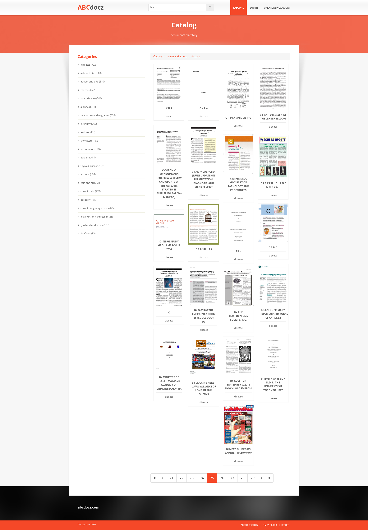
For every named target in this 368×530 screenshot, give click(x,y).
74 (202, 478)
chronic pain (87, 191)
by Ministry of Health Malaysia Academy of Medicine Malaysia (169, 382)
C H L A (204, 108)
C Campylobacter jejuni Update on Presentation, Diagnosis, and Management (203, 179)
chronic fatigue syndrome (95, 208)
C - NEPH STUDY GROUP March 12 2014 (169, 245)
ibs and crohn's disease (93, 216)
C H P (169, 108)
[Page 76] (261, 478)
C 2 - (238, 251)
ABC (91, 7)
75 (212, 478)
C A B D (273, 247)
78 (242, 478)
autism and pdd (89, 81)
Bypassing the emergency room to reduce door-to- (203, 315)
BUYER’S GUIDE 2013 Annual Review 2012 (238, 451)
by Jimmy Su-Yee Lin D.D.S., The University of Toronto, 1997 (273, 384)
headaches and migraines (94, 115)
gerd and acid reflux (91, 225)
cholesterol (86, 140)
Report (285, 524)
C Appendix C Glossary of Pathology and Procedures (238, 184)
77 (232, 478)
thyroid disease (89, 166)
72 (181, 478)
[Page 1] (154, 478)
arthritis (85, 174)
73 (192, 478)
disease (195, 56)
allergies (85, 107)
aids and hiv (87, 73)
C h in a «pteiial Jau (238, 118)
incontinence (87, 149)
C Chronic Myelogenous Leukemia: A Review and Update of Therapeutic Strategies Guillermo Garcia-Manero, (169, 184)
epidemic (85, 157)
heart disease (88, 98)
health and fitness (177, 56)
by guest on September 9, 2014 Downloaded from (238, 384)
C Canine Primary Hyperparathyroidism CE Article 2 (273, 313)
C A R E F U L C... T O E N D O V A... (273, 185)
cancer (84, 90)
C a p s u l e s (204, 249)
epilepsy (85, 199)
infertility (85, 123)
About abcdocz (249, 524)
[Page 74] (162, 478)
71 (171, 478)
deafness (85, 233)
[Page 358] (269, 478)
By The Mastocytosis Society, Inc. (238, 315)
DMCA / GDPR (270, 524)
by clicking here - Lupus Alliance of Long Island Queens (203, 388)
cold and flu (87, 183)
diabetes (85, 64)
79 (253, 478)
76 (222, 478)
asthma (84, 132)
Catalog (157, 56)
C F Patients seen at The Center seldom (273, 116)
